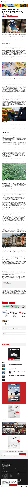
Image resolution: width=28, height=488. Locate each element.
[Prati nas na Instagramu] (22, 486)
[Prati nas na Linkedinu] (24, 486)
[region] (9, 483)
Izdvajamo (6, 14)
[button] (2, 16)
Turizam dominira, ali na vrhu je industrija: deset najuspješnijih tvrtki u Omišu (15, 364)
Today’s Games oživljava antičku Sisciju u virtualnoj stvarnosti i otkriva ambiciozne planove (17, 379)
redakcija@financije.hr (7, 465)
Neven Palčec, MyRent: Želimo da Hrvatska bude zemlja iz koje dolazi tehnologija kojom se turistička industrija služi (15, 314)
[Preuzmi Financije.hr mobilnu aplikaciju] (22, 1)
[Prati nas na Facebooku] (21, 486)
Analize (3, 14)
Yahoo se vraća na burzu (7, 283)
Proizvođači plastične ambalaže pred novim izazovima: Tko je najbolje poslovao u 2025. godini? (7, 314)
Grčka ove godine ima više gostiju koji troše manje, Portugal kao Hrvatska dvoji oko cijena (17, 368)
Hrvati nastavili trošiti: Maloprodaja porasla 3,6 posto (7, 322)
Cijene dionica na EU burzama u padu (9, 284)
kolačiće (6, 481)
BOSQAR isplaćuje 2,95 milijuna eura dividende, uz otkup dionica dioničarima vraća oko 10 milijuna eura (17, 375)
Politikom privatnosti (7, 483)
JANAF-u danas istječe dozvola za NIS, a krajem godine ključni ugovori (17, 372)
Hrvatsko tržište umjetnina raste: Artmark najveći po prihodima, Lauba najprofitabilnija (24, 314)
